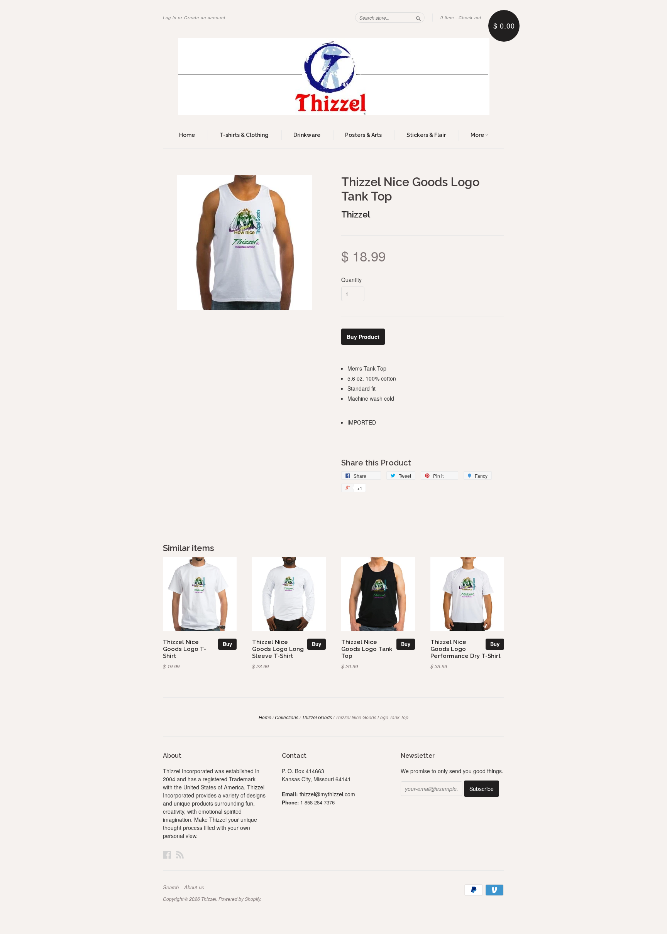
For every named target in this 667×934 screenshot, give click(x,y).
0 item (447, 17)
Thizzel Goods (317, 717)
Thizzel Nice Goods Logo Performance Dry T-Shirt (465, 649)
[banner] (333, 76)
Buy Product (363, 337)
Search (171, 887)
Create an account (204, 17)
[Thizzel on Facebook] (167, 854)
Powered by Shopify (239, 898)
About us (194, 887)
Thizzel (355, 214)
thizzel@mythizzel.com (327, 794)
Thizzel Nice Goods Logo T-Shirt (184, 649)
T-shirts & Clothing (244, 135)
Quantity (351, 279)
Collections (286, 717)
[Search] (418, 17)
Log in (169, 17)
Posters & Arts (363, 135)
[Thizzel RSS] (180, 854)
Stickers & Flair (426, 135)
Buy (227, 643)
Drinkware (306, 135)
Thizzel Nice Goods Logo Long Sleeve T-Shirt (278, 649)
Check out (470, 17)
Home (187, 135)
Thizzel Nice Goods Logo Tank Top (366, 649)
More (478, 135)
